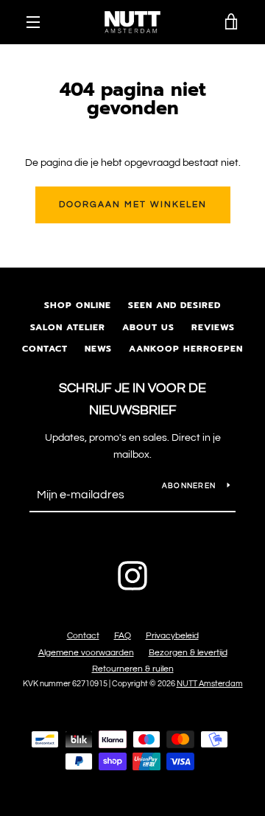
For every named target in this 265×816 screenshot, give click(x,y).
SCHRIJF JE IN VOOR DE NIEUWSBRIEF (132, 399)
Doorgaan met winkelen (133, 204)
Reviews (213, 327)
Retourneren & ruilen (133, 669)
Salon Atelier (67, 327)
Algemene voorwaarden (86, 653)
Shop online (77, 305)
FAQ (122, 636)
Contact (45, 348)
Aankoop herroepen (186, 348)
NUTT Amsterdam (210, 684)
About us (148, 327)
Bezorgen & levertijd (188, 653)
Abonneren (189, 485)
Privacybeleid (172, 636)
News (98, 348)
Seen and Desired (174, 305)
